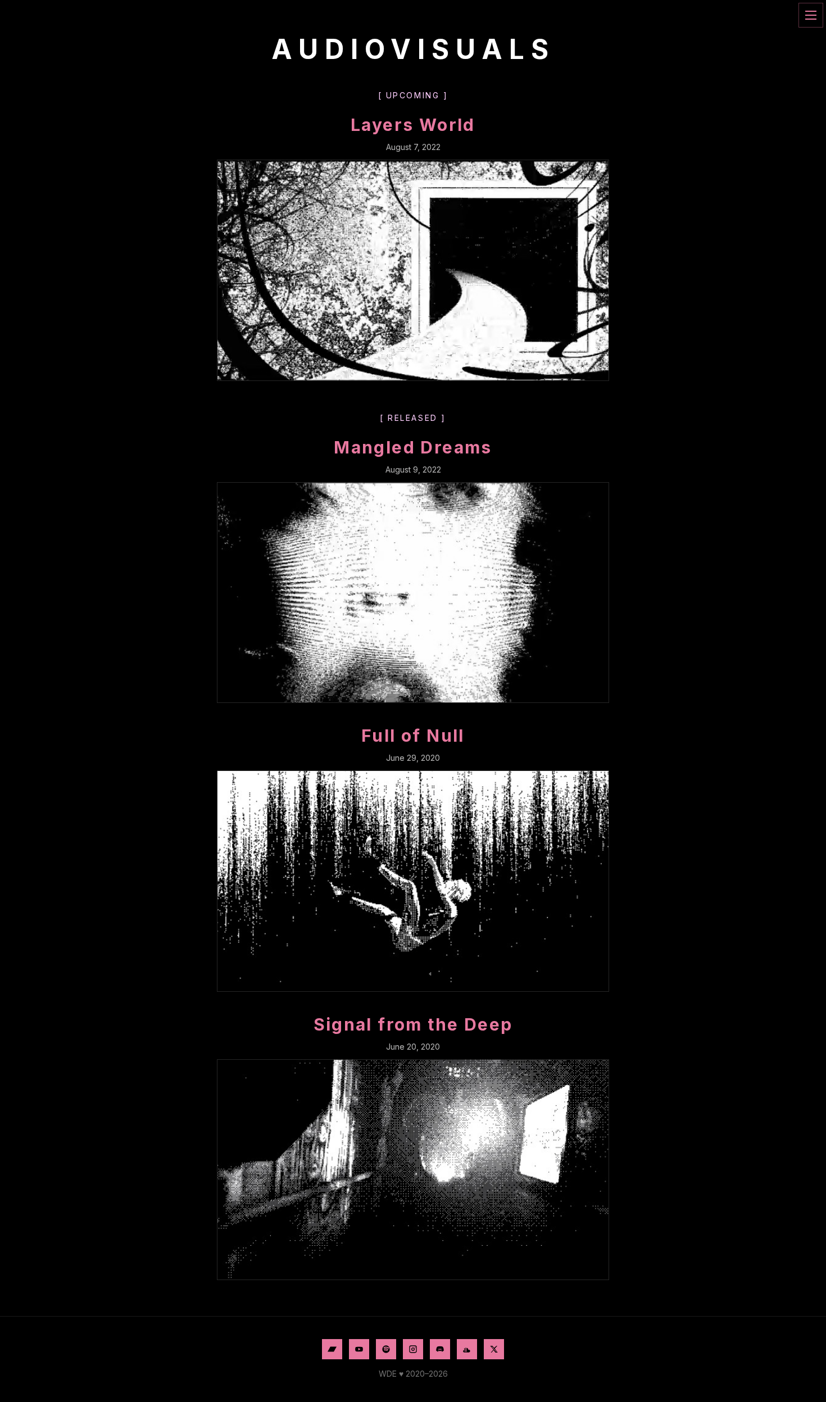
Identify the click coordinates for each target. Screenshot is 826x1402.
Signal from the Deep (413, 1024)
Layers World (413, 125)
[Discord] (440, 1349)
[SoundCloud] (467, 1349)
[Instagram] (413, 1349)
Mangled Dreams (413, 447)
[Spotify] (386, 1349)
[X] (494, 1349)
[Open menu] (810, 15)
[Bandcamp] (332, 1349)
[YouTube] (359, 1349)
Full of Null (413, 735)
